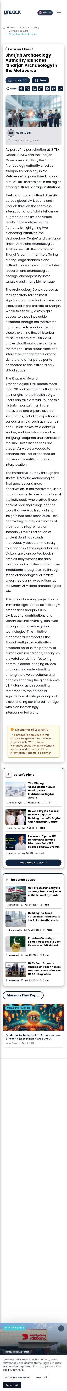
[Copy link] (60, 88)
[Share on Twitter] (27, 88)
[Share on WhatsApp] (40, 88)
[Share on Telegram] (47, 88)
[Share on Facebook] (21, 88)
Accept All (11, 1385)
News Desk (24, 133)
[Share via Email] (53, 88)
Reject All (41, 1377)
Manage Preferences (17, 1377)
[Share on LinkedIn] (34, 88)
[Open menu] (59, 12)
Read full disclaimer (38, 753)
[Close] (61, 1328)
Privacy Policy (16, 1370)
